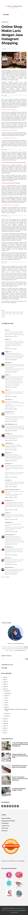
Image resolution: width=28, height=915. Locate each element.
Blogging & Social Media (8, 820)
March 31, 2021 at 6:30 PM (11, 574)
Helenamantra (8, 500)
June (6, 700)
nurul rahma (8, 399)
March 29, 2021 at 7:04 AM (11, 564)
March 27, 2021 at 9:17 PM (11, 497)
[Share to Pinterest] (3, 316)
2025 (4, 679)
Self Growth (5, 828)
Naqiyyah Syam (8, 567)
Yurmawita (7, 452)
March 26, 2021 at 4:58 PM (11, 408)
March (6, 707)
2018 (4, 723)
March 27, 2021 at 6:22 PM (11, 460)
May (6, 702)
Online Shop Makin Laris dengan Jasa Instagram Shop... (15, 710)
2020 (4, 718)
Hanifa (4, 48)
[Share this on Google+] (10, 312)
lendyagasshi (8, 522)
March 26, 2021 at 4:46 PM (11, 396)
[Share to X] (6, 312)
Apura (6, 390)
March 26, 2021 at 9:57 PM (11, 430)
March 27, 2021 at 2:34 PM (11, 449)
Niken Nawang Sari (9, 534)
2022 (4, 686)
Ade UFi (7, 512)
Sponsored (5, 22)
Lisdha (6, 374)
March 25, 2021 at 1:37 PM (11, 336)
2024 (4, 682)
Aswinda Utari (8, 443)
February (7, 713)
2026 (4, 677)
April (6, 705)
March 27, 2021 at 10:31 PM (11, 519)
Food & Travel (5, 825)
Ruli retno (7, 557)
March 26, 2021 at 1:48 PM (11, 372)
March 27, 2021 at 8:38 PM (11, 486)
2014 (4, 732)
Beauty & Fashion (6, 818)
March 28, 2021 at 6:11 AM (11, 544)
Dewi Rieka (7, 433)
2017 (4, 725)
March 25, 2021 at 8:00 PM (11, 359)
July (6, 698)
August (6, 695)
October (7, 691)
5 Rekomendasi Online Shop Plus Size (16, 149)
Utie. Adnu (7, 480)
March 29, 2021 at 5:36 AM (11, 554)
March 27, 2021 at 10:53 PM (11, 531)
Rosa (6, 329)
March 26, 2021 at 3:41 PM (11, 387)
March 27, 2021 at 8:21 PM (11, 477)
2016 (4, 728)
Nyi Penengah (8, 546)
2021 (4, 689)
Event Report (5, 823)
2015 (4, 730)
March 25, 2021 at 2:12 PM (11, 348)
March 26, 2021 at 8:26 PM (11, 421)
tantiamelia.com (8, 411)
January (7, 715)
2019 (4, 721)
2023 (4, 684)
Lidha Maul (7, 362)
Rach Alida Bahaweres (10, 424)
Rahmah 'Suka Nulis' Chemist (11, 489)
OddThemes (14, 912)
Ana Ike (7, 339)
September (7, 693)
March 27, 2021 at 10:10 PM (11, 509)
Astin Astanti (8, 463)
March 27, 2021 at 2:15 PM (11, 440)
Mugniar (7, 351)
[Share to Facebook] (3, 312)
